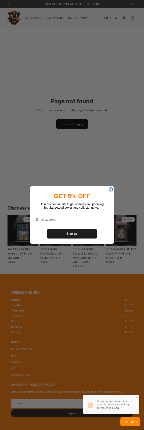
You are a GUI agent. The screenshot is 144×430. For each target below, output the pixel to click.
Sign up (72, 233)
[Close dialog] (111, 189)
